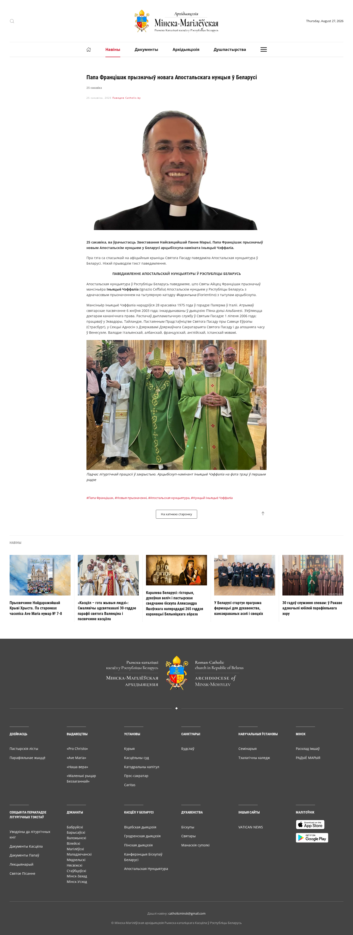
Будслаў (187, 748)
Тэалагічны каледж (254, 757)
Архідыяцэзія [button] (186, 49)
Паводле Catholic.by (126, 97)
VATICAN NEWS (250, 827)
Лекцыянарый (21, 864)
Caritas (129, 785)
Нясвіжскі (74, 865)
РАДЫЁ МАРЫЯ (308, 757)
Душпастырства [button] (230, 49)
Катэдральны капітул (141, 767)
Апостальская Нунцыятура (146, 868)
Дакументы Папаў (24, 855)
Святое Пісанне (22, 873)
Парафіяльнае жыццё (27, 757)
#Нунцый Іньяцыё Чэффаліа (212, 498)
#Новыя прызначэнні (131, 498)
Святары (188, 836)
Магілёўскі (75, 849)
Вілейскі (73, 843)
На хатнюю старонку (176, 514)
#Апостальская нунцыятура (168, 498)
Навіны (112, 49)
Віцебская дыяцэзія (140, 827)
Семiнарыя (247, 748)
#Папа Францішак (99, 498)
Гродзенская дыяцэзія (142, 836)
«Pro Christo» (77, 748)
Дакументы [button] (146, 49)
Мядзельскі (76, 859)
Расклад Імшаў (308, 748)
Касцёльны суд (136, 757)
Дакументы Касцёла (26, 846)
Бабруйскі (75, 827)
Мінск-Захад (77, 876)
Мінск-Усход (77, 881)
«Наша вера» (77, 767)
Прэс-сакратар (136, 775)
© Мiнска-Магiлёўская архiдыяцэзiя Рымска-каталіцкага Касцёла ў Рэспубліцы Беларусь (176, 923)
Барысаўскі (76, 832)
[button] (12, 21)
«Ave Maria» (76, 757)
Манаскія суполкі (195, 845)
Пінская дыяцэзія (138, 845)
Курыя (129, 748)
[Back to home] (176, 21)
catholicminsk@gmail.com (187, 913)
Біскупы (187, 827)
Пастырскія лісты (24, 748)
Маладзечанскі (79, 854)
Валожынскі (76, 838)
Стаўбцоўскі (76, 870)
